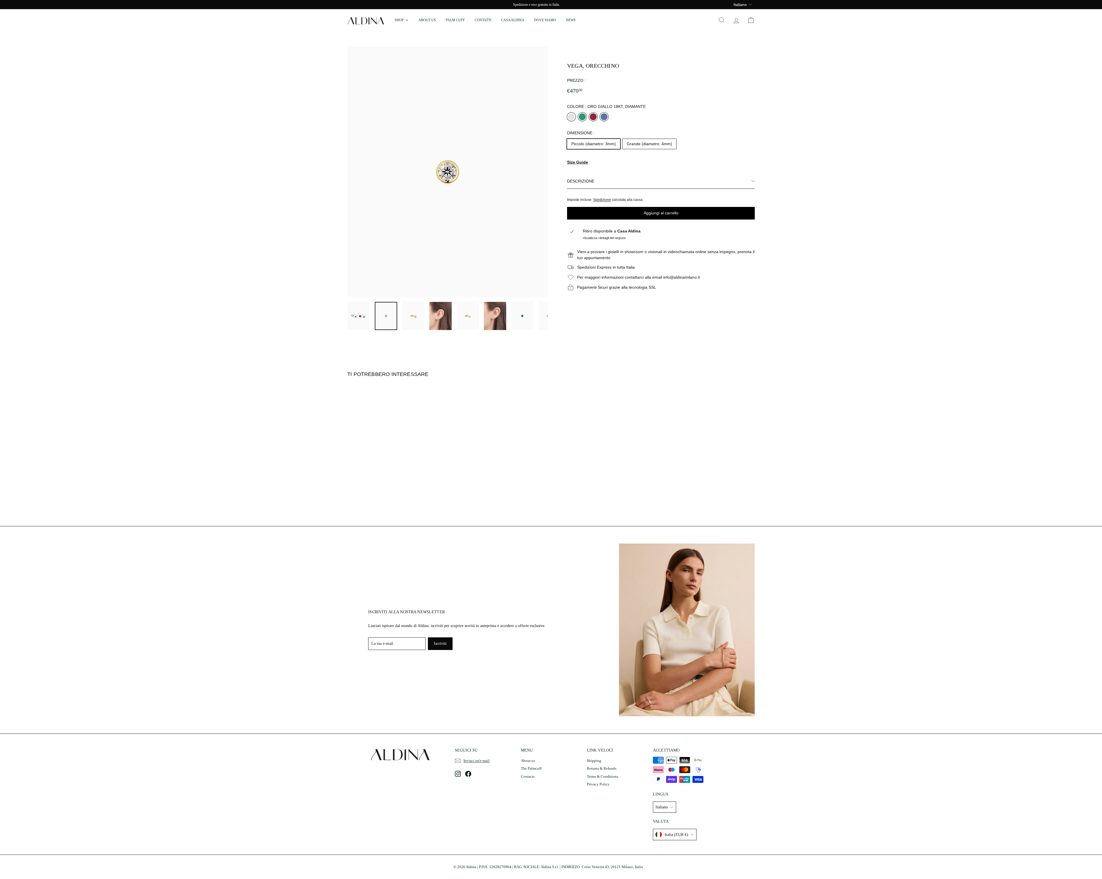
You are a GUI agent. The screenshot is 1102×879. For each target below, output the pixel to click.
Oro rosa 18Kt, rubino (593, 116)
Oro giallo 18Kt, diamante (571, 116)
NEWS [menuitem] (571, 20)
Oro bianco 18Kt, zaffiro (604, 116)
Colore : (606, 106)
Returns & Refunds (601, 768)
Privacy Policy (598, 784)
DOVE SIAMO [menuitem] (545, 20)
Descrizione (580, 181)
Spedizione (602, 200)
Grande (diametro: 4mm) (649, 143)
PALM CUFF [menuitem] (455, 20)
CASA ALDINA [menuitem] (512, 20)
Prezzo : (576, 80)
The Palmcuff (531, 768)
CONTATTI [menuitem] (483, 20)
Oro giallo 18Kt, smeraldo (582, 116)
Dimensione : (581, 133)
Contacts (528, 776)
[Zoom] (447, 172)
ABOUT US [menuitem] (427, 20)
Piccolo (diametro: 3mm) (593, 143)
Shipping (594, 760)
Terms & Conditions (602, 776)
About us (528, 760)
